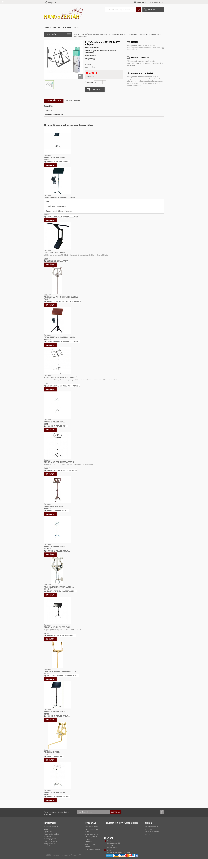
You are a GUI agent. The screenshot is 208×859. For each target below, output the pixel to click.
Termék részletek (54, 100)
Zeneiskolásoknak (91, 827)
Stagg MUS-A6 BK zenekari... (58, 627)
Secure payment (50, 839)
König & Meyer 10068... (55, 157)
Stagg (52, 106)
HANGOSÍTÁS (90, 842)
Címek (147, 834)
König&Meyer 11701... (55, 506)
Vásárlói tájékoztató (51, 827)
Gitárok (87, 832)
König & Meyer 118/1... (55, 711)
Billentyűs (88, 839)
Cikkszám (48, 111)
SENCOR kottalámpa (54, 252)
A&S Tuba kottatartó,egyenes (60, 671)
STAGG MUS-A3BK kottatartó (59, 462)
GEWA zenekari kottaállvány (59, 197)
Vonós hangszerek (91, 834)
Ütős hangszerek (91, 837)
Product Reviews (73, 100)
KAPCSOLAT (142, 2)
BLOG (76, 27)
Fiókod (148, 823)
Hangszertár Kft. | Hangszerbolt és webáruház (50, 843)
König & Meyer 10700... (55, 792)
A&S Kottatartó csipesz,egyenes (61, 297)
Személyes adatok (151, 827)
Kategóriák (51, 34)
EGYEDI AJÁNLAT (65, 27)
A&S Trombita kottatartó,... (59, 587)
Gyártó (47, 106)
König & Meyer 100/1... (55, 546)
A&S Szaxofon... (52, 752)
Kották (87, 847)
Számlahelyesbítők (152, 832)
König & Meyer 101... (54, 421)
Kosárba (96, 89)
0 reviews (47, 155)
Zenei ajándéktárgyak (93, 849)
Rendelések (149, 829)
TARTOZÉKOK (90, 844)
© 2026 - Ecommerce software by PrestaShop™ (63, 855)
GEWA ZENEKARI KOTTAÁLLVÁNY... (60, 337)
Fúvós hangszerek (91, 829)
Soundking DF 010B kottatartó (60, 377)
